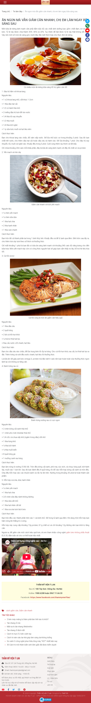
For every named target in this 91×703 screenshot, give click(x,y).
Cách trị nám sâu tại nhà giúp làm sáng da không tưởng (29, 637)
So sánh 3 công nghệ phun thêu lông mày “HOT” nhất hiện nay (32, 641)
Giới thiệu (50, 661)
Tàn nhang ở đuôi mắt (16, 630)
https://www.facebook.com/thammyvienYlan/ (50, 597)
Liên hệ (50, 685)
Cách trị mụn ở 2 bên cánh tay (19, 634)
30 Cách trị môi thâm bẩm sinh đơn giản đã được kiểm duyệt (31, 645)
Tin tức (49, 681)
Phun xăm (51, 671)
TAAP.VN (65, 693)
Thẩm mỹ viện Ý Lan (44, 693)
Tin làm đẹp (17, 11)
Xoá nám (50, 668)
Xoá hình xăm (52, 675)
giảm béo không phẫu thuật (77, 532)
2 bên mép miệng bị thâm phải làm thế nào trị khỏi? (28, 619)
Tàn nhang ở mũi (13, 623)
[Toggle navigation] (5, 2)
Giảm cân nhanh (25, 610)
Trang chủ (6, 11)
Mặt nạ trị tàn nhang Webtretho (19, 626)
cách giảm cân (12, 610)
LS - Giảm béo (52, 678)
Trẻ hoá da (51, 664)
